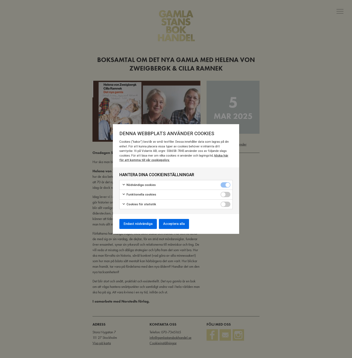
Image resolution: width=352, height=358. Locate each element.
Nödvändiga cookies (141, 185)
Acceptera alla (174, 224)
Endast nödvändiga (138, 224)
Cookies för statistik (141, 204)
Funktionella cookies (141, 194)
